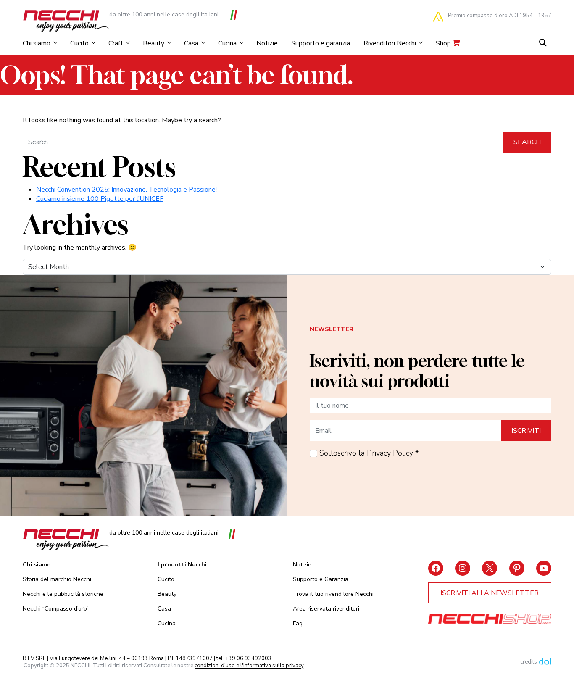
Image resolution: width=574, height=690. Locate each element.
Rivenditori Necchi (389, 43)
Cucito (79, 43)
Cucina (227, 43)
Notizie (267, 43)
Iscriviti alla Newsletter (489, 593)
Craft (115, 43)
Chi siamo (36, 43)
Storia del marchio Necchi (57, 579)
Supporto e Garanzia (320, 579)
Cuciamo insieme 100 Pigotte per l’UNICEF (99, 198)
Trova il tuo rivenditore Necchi (333, 594)
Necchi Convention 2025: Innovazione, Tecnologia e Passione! (126, 189)
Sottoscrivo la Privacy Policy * (369, 453)
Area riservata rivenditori (326, 609)
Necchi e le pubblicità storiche (63, 594)
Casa (191, 43)
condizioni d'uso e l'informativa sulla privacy (249, 666)
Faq (298, 623)
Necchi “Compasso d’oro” (56, 609)
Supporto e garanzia (320, 43)
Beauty (153, 43)
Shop (444, 43)
